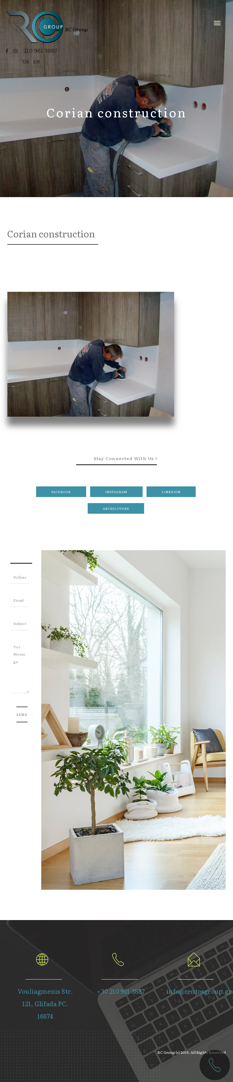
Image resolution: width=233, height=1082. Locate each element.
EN (36, 61)
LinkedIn (171, 491)
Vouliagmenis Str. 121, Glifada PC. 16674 (45, 1003)
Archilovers (116, 508)
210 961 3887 (40, 50)
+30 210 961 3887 (121, 991)
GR (25, 61)
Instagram (116, 491)
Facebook (61, 491)
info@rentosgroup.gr (199, 991)
